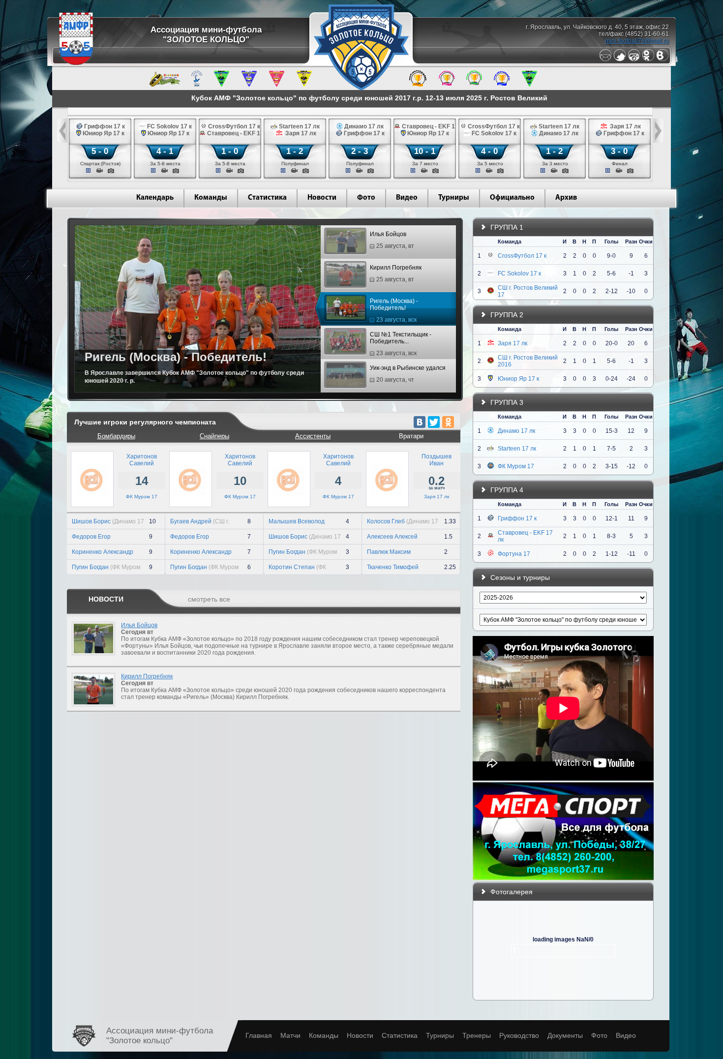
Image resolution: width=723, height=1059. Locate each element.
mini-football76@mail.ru (637, 40)
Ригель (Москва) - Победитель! (394, 310)
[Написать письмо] (605, 59)
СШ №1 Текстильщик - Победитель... (400, 344)
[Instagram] (634, 59)
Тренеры (476, 1035)
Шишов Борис (91, 521)
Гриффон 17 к (517, 518)
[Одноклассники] (648, 59)
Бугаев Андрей (190, 521)
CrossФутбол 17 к (522, 255)
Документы (565, 1035)
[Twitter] (619, 59)
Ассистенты (313, 436)
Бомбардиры (116, 436)
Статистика (267, 198)
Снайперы (214, 436)
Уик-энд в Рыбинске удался (408, 373)
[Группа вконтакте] (662, 59)
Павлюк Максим (389, 551)
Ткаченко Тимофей (393, 567)
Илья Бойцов (392, 240)
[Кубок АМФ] (417, 84)
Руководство (519, 1035)
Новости (321, 198)
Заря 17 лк (436, 496)
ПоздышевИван (437, 460)
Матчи (290, 1035)
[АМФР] (76, 63)
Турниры (453, 198)
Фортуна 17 (514, 553)
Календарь (155, 198)
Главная (258, 1035)
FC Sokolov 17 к (519, 273)
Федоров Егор (91, 536)
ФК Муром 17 (141, 496)
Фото (366, 198)
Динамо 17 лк (516, 430)
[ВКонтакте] (419, 422)
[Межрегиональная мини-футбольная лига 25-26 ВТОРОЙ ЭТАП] (165, 84)
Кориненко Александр (102, 551)
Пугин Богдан (90, 567)
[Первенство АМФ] (196, 84)
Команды (210, 198)
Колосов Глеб (386, 521)
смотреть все (209, 599)
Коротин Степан (292, 567)
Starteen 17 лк (517, 448)
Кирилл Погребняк (396, 273)
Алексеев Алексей (392, 536)
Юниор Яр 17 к (518, 378)
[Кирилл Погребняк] (91, 709)
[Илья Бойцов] (91, 658)
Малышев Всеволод (297, 521)
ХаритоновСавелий (141, 460)
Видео (407, 198)
